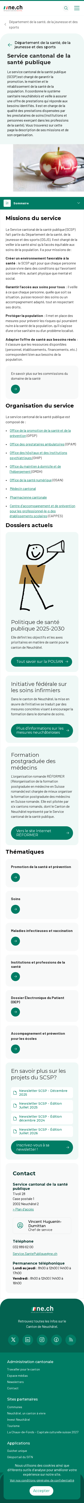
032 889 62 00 (23, 1247)
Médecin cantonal (23, 488)
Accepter (41, 1491)
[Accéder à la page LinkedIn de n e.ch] (27, 1340)
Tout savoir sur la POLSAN (39, 661)
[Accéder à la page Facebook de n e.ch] (56, 1340)
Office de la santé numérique (31, 480)
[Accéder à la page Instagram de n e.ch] (42, 1340)
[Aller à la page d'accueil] (13, 8)
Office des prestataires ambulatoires (37, 444)
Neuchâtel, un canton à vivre (26, 1413)
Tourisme (13, 1426)
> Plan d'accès (23, 1209)
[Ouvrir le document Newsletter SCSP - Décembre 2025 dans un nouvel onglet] (42, 1092)
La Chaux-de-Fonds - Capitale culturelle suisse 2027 (42, 1432)
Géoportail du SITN (20, 1457)
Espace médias (17, 1375)
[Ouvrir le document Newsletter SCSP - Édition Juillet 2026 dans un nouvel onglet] (42, 1131)
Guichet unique (17, 1451)
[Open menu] (76, 8)
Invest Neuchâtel (18, 1419)
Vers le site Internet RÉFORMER (33, 833)
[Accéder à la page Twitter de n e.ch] (13, 1340)
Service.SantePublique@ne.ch (35, 1253)
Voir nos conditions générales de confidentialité (42, 1480)
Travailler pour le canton (23, 1369)
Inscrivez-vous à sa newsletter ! (32, 1147)
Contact (13, 1388)
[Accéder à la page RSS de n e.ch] (70, 1340)
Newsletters (15, 1382)
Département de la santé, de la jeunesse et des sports (43, 24)
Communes (14, 1407)
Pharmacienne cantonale (28, 497)
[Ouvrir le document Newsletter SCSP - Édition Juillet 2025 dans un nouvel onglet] (42, 1105)
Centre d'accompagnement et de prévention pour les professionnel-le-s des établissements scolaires (42, 511)
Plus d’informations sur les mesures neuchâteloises (39, 730)
